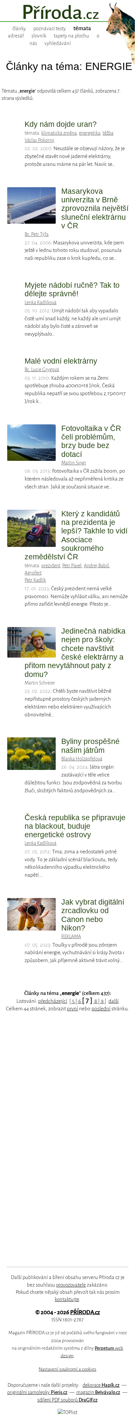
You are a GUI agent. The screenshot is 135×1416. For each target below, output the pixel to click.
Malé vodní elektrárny (61, 361)
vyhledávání (58, 43)
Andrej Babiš (96, 565)
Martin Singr (73, 462)
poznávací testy (49, 28)
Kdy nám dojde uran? (61, 124)
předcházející (52, 1001)
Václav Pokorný (39, 140)
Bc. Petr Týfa (36, 234)
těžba (108, 133)
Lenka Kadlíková (40, 302)
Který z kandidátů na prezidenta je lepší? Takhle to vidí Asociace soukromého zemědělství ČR (76, 535)
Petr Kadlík (35, 580)
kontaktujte (67, 1299)
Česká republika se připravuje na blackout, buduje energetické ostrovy (75, 826)
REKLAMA (71, 936)
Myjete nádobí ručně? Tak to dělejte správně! (72, 289)
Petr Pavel (72, 565)
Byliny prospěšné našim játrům (90, 745)
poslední (100, 1009)
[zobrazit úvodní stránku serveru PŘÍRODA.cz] (67, 12)
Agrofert (33, 572)
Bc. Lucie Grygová (42, 369)
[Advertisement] (62, 1147)
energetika (89, 133)
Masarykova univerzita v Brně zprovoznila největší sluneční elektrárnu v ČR (94, 208)
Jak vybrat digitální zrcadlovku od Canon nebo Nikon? (92, 915)
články (19, 28)
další (113, 1001)
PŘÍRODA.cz (85, 1312)
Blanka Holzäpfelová (81, 758)
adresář (16, 35)
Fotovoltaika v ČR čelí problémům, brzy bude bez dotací (91, 441)
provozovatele (71, 1285)
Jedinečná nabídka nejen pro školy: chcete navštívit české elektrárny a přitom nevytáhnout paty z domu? (75, 653)
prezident (50, 565)
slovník (38, 35)
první (72, 1009)
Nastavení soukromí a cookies (67, 1369)
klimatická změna (59, 133)
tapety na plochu (71, 35)
